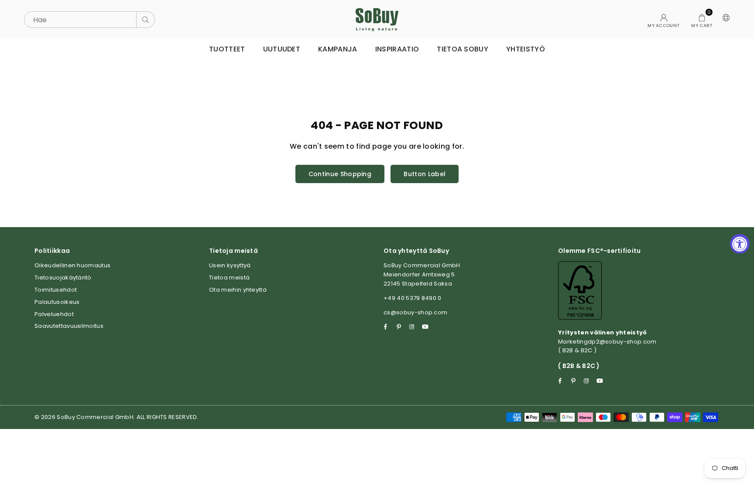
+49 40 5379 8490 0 (413, 298)
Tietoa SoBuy (462, 49)
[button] (701, 19)
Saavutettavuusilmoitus (68, 326)
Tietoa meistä (229, 277)
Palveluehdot (54, 314)
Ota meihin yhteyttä (238, 290)
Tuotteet (227, 49)
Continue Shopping (339, 174)
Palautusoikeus (56, 302)
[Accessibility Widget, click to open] (740, 243)
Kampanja (337, 49)
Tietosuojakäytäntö (63, 277)
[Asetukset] (724, 19)
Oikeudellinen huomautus (72, 265)
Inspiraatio (397, 49)
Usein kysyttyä (229, 265)
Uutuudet (282, 49)
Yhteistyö (525, 49)
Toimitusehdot (55, 290)
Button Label (425, 174)
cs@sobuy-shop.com (415, 312)
